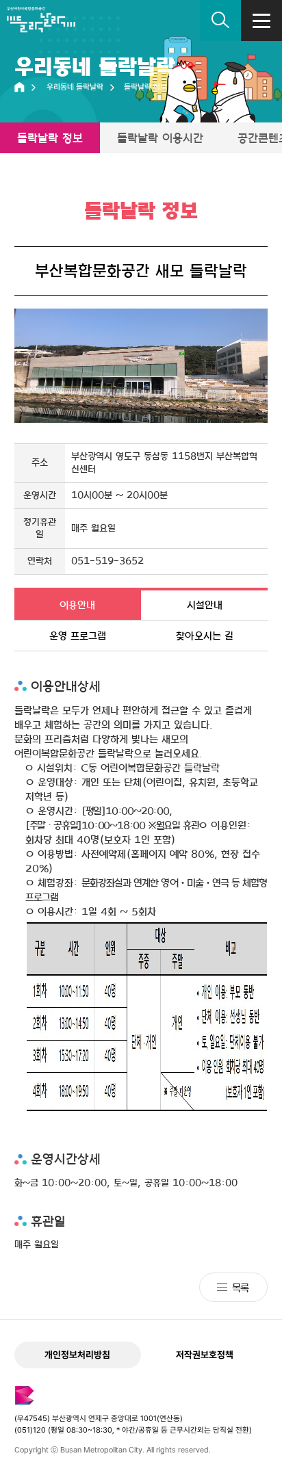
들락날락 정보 (50, 138)
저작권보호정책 (204, 1354)
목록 (240, 1287)
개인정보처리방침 (77, 1354)
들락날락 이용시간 (160, 138)
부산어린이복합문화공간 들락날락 (41, 24)
